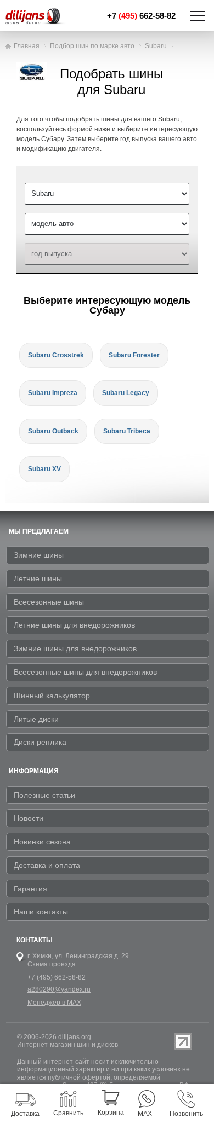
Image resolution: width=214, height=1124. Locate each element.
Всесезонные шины (49, 602)
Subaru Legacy (125, 393)
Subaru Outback (53, 431)
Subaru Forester (134, 355)
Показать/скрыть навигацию (197, 16)
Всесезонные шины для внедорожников (85, 672)
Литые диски (36, 719)
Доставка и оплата (47, 865)
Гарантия (30, 888)
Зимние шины (39, 555)
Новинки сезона (42, 841)
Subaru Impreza (52, 393)
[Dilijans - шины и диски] (38, 17)
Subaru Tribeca (126, 431)
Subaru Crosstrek (56, 355)
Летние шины (38, 578)
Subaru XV (44, 469)
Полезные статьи (44, 795)
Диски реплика (40, 742)
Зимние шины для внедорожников (75, 648)
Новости (28, 818)
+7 (141, 15)
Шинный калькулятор (52, 695)
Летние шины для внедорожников (74, 625)
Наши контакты (41, 911)
